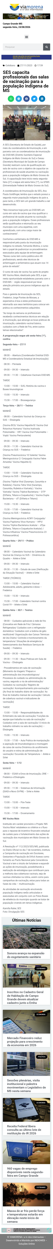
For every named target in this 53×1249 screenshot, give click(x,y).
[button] (26, 37)
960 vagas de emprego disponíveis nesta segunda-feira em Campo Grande (25, 1172)
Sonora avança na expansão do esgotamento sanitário (25, 955)
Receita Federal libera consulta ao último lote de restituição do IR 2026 (24, 1130)
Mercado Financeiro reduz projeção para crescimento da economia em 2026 (25, 1041)
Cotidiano (10, 65)
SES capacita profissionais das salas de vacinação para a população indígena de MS (26, 81)
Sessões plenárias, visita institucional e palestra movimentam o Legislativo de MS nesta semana (26, 1086)
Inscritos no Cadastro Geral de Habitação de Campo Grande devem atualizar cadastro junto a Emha (25, 997)
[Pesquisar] (46, 47)
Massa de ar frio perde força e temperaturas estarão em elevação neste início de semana (25, 1216)
